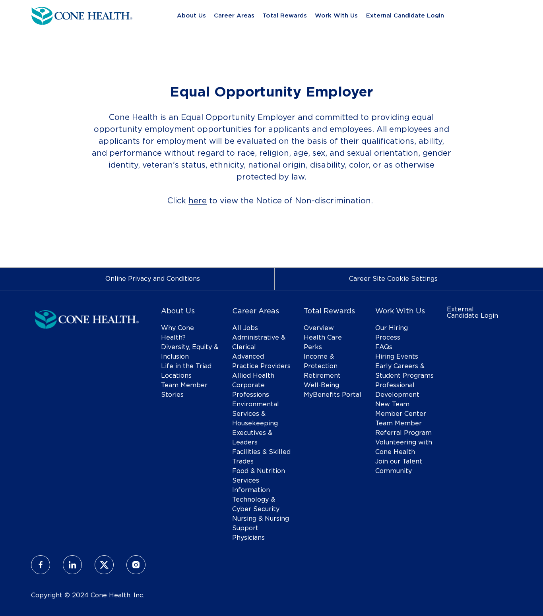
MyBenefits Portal (332, 395)
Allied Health (253, 376)
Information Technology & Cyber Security (255, 499)
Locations (176, 376)
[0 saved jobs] (494, 16)
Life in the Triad (186, 366)
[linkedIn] (72, 564)
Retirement (322, 376)
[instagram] (135, 564)
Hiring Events (396, 356)
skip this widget (56, 231)
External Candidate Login (405, 16)
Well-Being (321, 385)
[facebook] (40, 564)
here (197, 201)
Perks (313, 347)
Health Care (323, 337)
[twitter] (104, 564)
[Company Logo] (82, 15)
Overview (319, 328)
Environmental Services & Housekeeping (255, 414)
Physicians (248, 538)
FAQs (383, 347)
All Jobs (245, 328)
